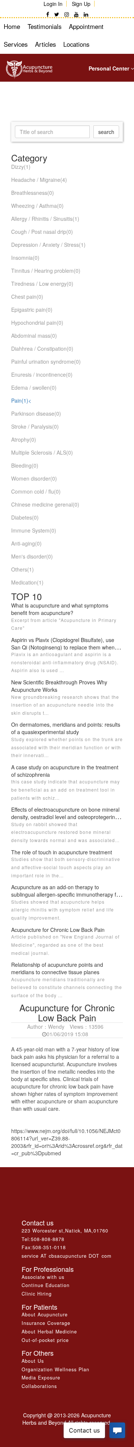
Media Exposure (41, 1377)
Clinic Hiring (37, 1293)
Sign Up (81, 3)
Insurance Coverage (46, 1323)
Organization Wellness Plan (55, 1369)
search (106, 131)
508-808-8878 (47, 1239)
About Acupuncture (45, 1314)
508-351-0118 (49, 1247)
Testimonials (44, 26)
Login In (53, 3)
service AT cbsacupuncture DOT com (66, 1256)
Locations (76, 44)
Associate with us (43, 1277)
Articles (45, 44)
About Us (33, 1361)
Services (16, 44)
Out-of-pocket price (45, 1340)
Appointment (86, 26)
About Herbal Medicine (49, 1331)
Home (12, 26)
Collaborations (39, 1386)
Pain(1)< (21, 400)
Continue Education (46, 1285)
